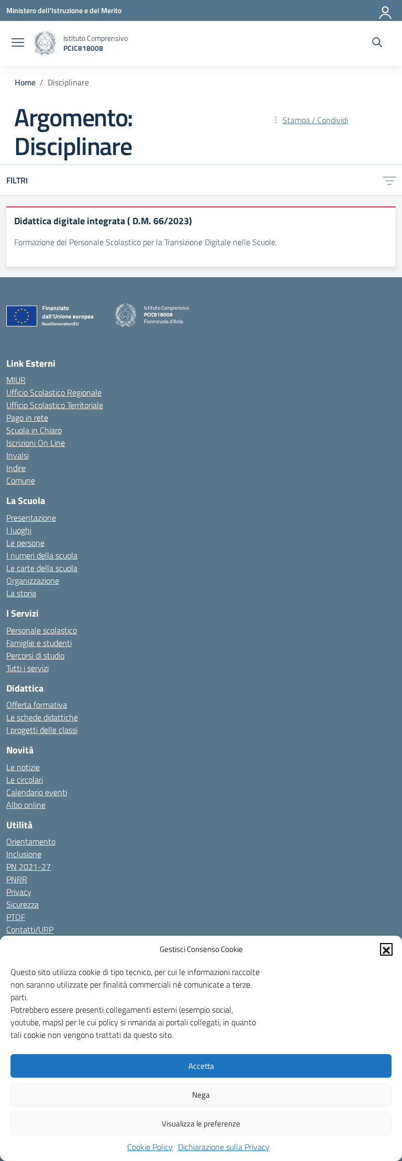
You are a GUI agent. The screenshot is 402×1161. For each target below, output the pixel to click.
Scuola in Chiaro (34, 430)
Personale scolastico (41, 630)
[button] (386, 949)
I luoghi (18, 530)
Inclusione (23, 854)
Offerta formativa (36, 704)
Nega (201, 1095)
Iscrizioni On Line (35, 442)
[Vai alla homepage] (45, 43)
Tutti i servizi (27, 668)
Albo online (26, 804)
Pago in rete (27, 417)
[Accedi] (386, 10)
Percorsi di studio (35, 655)
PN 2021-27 (28, 866)
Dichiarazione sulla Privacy (224, 1147)
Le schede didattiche (42, 717)
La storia (21, 593)
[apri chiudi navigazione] (18, 43)
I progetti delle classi (41, 730)
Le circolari (24, 779)
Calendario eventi (36, 792)
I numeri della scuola (41, 555)
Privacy (18, 891)
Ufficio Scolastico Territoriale (54, 405)
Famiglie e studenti (39, 643)
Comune (20, 480)
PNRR (16, 879)
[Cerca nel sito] (377, 43)
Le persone (25, 542)
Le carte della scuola (41, 568)
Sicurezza (22, 904)
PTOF (15, 917)
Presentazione (31, 517)
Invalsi (17, 455)
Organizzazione (32, 580)
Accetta (201, 1066)
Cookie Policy (150, 1147)
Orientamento (30, 841)
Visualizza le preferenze (201, 1124)
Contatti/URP (29, 929)
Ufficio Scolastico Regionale (54, 392)
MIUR (16, 380)
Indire (16, 468)
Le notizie (23, 767)
